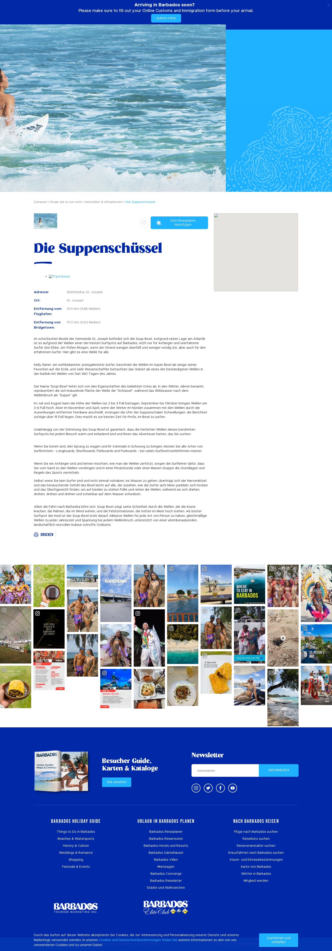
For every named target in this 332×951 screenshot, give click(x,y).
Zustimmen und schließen (278, 940)
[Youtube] (232, 788)
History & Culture (76, 845)
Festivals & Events (76, 866)
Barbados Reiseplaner (165, 831)
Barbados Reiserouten (166, 838)
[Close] (328, 4)
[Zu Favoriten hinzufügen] (144, 223)
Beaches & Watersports (76, 838)
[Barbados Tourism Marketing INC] (75, 908)
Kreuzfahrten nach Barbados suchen (256, 852)
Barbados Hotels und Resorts (166, 845)
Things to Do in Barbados (76, 831)
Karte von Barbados (256, 866)
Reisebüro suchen (256, 838)
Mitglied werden (256, 880)
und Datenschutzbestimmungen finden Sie (144, 940)
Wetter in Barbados (256, 873)
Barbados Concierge (166, 873)
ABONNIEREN (278, 770)
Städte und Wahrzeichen (166, 887)
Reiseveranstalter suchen (256, 845)
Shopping (76, 859)
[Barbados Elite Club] (166, 908)
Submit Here (166, 18)
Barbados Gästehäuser (166, 852)
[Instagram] (196, 788)
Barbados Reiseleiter (166, 880)
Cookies (105, 940)
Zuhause (40, 202)
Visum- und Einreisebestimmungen (256, 859)
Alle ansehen (116, 782)
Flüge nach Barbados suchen (256, 831)
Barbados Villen (166, 859)
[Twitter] (208, 788)
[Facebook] (220, 788)
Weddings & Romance (76, 852)
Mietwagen (165, 866)
